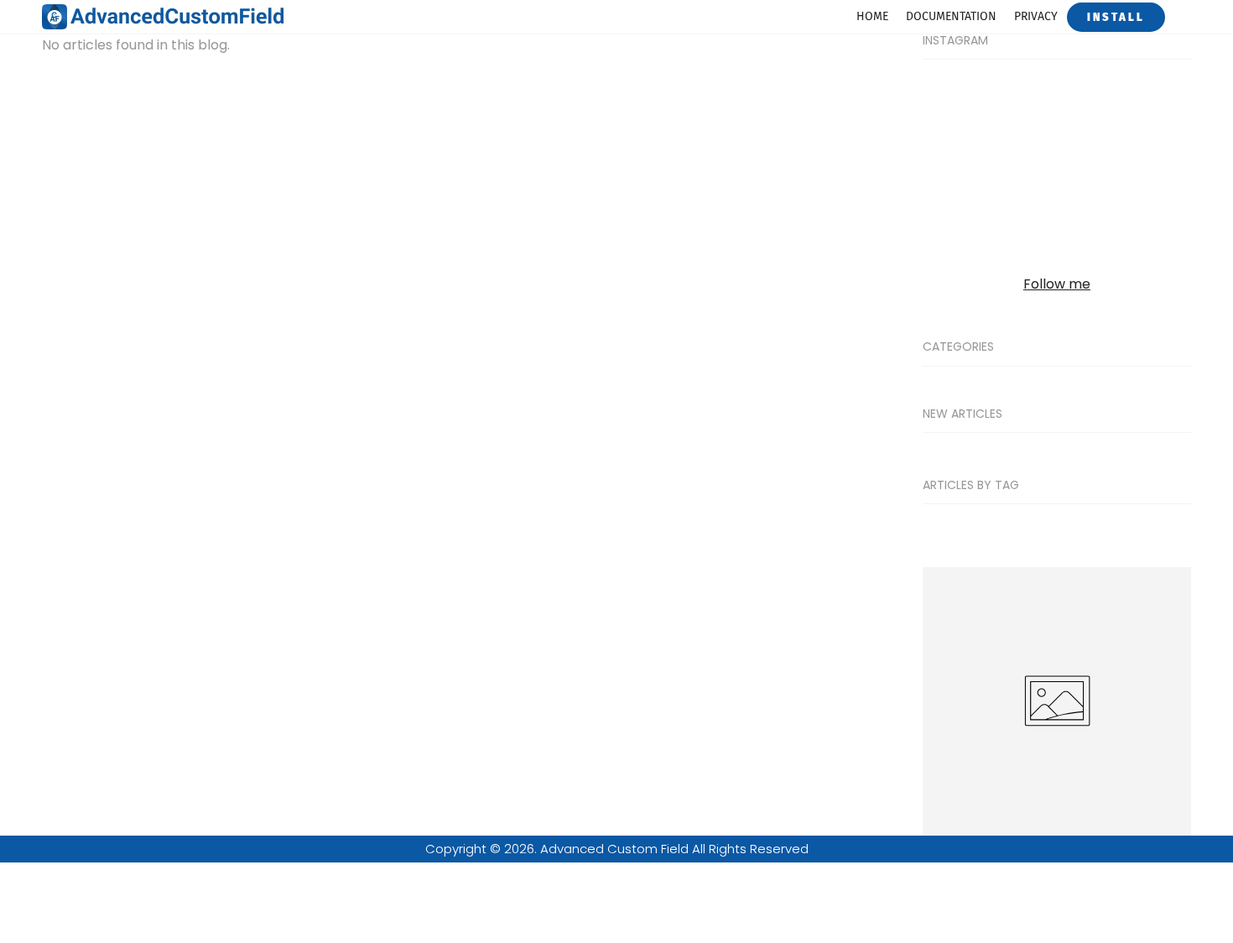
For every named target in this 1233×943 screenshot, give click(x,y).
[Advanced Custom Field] (168, 15)
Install (1116, 17)
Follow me (1056, 284)
